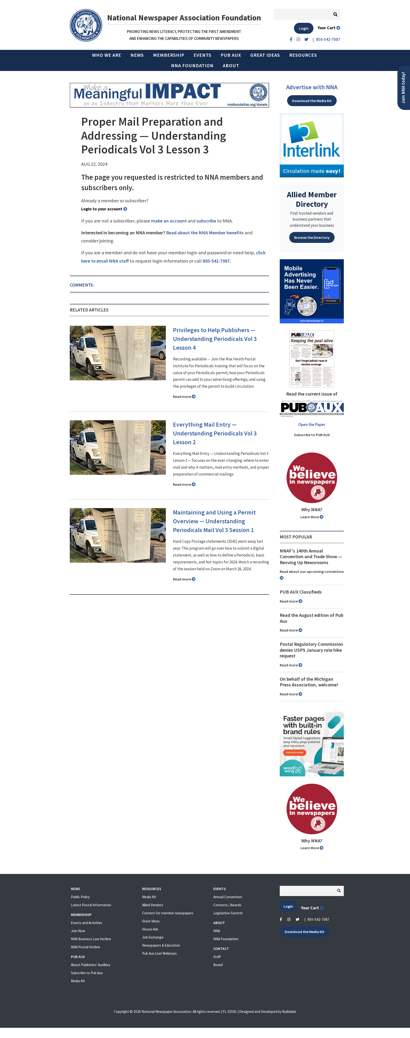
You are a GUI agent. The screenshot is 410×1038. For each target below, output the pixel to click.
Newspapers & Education (161, 945)
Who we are (106, 55)
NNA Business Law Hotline (91, 939)
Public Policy (80, 897)
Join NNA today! (403, 88)
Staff (217, 956)
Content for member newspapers (167, 913)
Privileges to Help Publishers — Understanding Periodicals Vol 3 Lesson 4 (215, 338)
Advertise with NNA (311, 87)
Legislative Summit (228, 913)
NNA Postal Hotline (85, 947)
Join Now (78, 931)
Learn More (310, 516)
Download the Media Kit (312, 100)
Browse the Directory (312, 237)
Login (303, 28)
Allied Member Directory (312, 199)
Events (202, 55)
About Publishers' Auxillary (90, 965)
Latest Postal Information (91, 905)
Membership (168, 55)
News (137, 55)
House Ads (150, 929)
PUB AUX (231, 55)
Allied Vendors (152, 905)
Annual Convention (227, 897)
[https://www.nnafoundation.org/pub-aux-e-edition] (311, 358)
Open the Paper (311, 424)
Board (218, 965)
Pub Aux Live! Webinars (159, 953)
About (231, 65)
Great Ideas (265, 55)
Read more (182, 396)
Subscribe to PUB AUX (312, 434)
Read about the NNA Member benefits (205, 233)
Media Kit (78, 981)
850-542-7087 (216, 261)
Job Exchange (152, 937)
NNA (216, 931)
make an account (169, 221)
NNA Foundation (192, 65)
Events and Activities (86, 922)
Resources (303, 55)
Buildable (289, 1011)
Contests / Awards (227, 905)
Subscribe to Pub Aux (87, 973)
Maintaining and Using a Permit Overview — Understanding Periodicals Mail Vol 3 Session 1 (214, 521)
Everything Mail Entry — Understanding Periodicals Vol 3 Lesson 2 (215, 433)
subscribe (206, 221)
